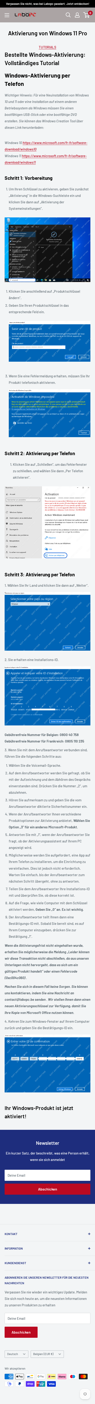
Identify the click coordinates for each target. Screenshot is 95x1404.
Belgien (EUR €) (43, 1354)
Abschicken (47, 1189)
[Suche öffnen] (68, 15)
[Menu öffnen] (7, 15)
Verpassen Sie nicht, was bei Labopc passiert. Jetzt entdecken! (47, 4)
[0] (86, 15)
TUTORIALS (47, 47)
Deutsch (12, 1354)
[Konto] (77, 15)
